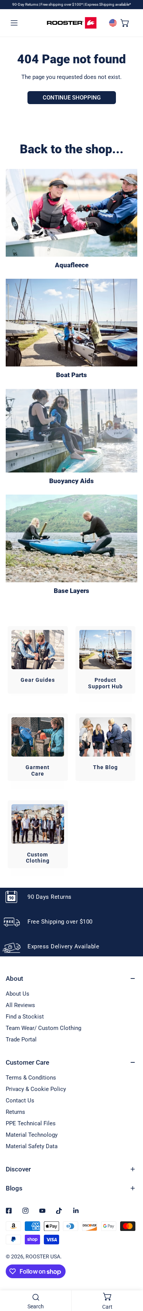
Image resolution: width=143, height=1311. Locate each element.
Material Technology (32, 1134)
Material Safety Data (32, 1146)
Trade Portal (21, 1039)
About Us (17, 993)
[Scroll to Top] (129, 1270)
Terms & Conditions (31, 1077)
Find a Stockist (25, 1016)
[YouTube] (42, 1210)
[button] (125, 22)
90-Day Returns (25, 4)
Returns (15, 1112)
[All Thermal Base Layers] (71, 538)
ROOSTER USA (43, 1256)
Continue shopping (72, 97)
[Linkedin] (75, 1210)
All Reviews (20, 1005)
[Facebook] (8, 1210)
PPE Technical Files (31, 1123)
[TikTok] (59, 1210)
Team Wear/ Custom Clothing (43, 1028)
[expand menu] (14, 22)
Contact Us (20, 1100)
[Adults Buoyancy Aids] (71, 430)
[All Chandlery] (71, 322)
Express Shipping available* (108, 4)
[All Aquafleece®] (71, 213)
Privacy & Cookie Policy (36, 1089)
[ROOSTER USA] (71, 22)
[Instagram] (25, 1210)
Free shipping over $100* (62, 4)
